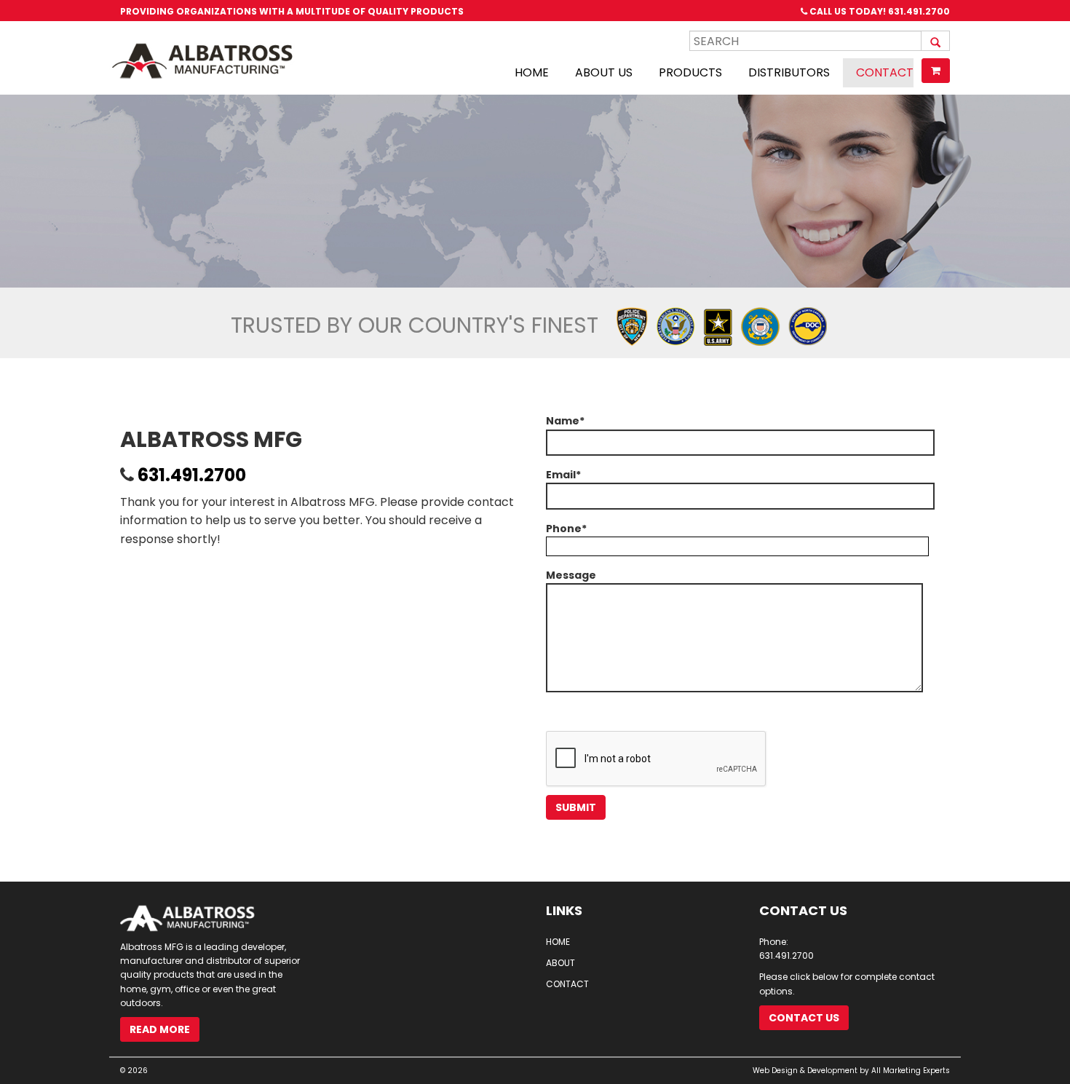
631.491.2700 (919, 11)
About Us (604, 72)
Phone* (566, 528)
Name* (565, 421)
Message (571, 575)
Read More (160, 1029)
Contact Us (804, 1017)
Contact (885, 72)
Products (690, 72)
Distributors (789, 72)
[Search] (935, 41)
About (560, 963)
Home (532, 72)
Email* (563, 474)
